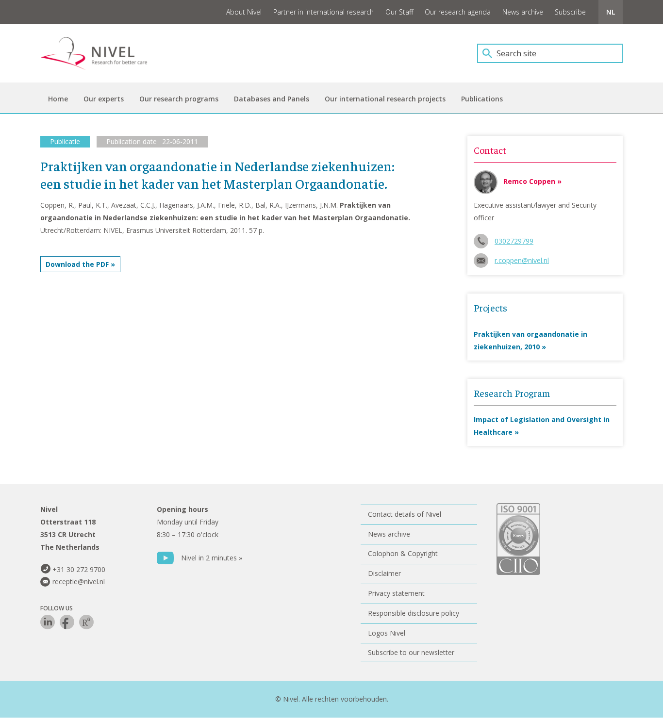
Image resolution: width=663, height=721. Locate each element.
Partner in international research (323, 11)
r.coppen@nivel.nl (522, 260)
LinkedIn (47, 622)
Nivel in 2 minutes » (211, 557)
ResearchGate (86, 622)
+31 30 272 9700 (78, 569)
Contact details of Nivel (404, 514)
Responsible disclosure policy (413, 613)
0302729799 (514, 241)
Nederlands (610, 12)
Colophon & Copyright (403, 553)
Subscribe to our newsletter (411, 652)
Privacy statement (396, 593)
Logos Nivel (386, 633)
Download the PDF (77, 264)
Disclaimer (384, 573)
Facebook (67, 622)
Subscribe (570, 11)
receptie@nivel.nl (78, 581)
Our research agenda (458, 11)
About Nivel (244, 11)
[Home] (101, 53)
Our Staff (399, 11)
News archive (522, 11)
